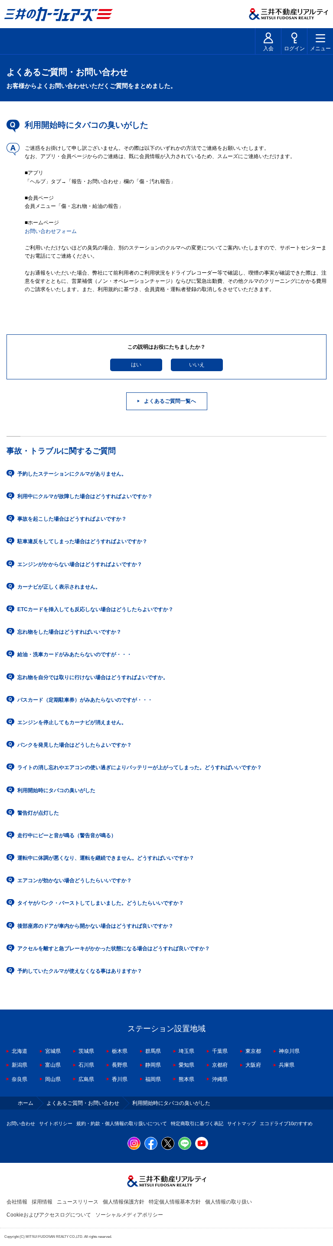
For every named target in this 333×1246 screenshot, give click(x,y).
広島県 (86, 1079)
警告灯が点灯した (38, 813)
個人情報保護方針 (123, 1202)
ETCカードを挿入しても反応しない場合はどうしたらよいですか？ (95, 609)
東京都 (253, 1051)
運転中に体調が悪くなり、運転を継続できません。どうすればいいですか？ (105, 858)
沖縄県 (220, 1079)
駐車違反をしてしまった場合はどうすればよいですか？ (82, 541)
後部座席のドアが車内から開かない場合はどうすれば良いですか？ (95, 926)
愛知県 (186, 1065)
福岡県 (153, 1079)
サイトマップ (241, 1123)
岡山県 (53, 1079)
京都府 (220, 1065)
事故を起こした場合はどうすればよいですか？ (72, 519)
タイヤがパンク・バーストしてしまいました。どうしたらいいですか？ (100, 903)
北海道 (19, 1051)
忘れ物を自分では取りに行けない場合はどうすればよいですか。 (92, 677)
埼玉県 (186, 1051)
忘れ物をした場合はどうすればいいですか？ (69, 632)
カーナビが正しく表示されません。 (59, 587)
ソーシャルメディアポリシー (129, 1215)
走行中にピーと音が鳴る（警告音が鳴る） (66, 835)
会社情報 (17, 1202)
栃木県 (119, 1051)
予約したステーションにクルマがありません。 (72, 474)
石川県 (86, 1065)
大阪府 (253, 1065)
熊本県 (186, 1079)
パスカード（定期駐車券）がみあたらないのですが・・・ (85, 700)
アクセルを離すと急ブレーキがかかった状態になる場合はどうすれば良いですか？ (113, 948)
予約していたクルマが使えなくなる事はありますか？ (79, 971)
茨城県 (86, 1051)
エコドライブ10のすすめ (286, 1123)
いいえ (197, 365)
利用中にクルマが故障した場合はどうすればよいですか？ (85, 496)
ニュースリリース (77, 1202)
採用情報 (42, 1202)
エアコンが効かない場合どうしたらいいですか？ (74, 880)
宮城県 (53, 1051)
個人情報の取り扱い (228, 1202)
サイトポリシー (55, 1123)
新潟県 (19, 1065)
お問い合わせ (21, 1123)
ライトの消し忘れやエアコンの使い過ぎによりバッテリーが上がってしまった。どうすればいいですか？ (139, 767)
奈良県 (19, 1079)
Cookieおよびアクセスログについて (49, 1215)
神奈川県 (289, 1051)
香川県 (119, 1079)
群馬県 (153, 1051)
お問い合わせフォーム (51, 231)
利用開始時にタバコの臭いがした (56, 790)
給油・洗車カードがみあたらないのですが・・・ (74, 654)
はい (136, 365)
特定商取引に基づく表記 (197, 1123)
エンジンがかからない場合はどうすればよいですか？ (79, 564)
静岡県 (153, 1065)
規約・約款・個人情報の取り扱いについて (121, 1123)
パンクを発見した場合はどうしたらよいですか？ (74, 745)
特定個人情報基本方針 (175, 1202)
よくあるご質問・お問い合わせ (82, 1103)
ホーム (25, 1103)
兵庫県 (286, 1065)
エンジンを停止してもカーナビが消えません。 (72, 722)
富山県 (53, 1065)
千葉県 (220, 1051)
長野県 (119, 1065)
